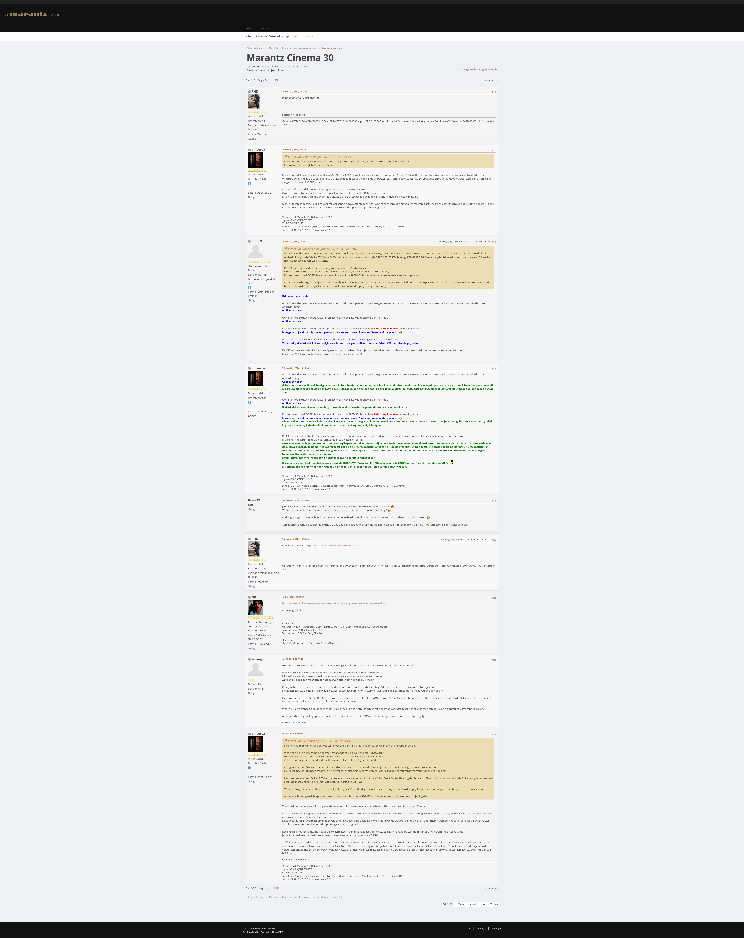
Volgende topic (487, 69)
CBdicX (256, 241)
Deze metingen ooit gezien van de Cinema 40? (310, 443)
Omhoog (251, 888)
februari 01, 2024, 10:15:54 (295, 368)
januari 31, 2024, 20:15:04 (294, 149)
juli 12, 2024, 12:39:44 (292, 659)
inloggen (293, 36)
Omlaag (250, 80)
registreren (308, 36)
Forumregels (481, 928)
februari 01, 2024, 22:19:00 (295, 500)
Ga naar (447, 903)
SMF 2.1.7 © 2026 (251, 928)
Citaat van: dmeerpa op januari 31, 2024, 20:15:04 (322, 249)
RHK (254, 91)
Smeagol (258, 659)
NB (253, 597)
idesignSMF (277, 932)
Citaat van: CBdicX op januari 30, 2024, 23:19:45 (320, 157)
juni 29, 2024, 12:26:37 (293, 597)
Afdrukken (491, 80)
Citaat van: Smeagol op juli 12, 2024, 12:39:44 (319, 741)
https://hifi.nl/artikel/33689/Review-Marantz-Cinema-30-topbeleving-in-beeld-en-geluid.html (335, 603)
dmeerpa (258, 149)
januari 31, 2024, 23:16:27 (294, 241)
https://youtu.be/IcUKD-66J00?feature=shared (332, 545)
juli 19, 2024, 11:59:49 (292, 733)
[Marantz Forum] (249, 188)
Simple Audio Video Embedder (256, 932)
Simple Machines (269, 928)
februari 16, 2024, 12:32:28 (295, 539)
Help (470, 928)
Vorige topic (468, 69)
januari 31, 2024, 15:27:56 (294, 91)
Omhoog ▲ (495, 928)
